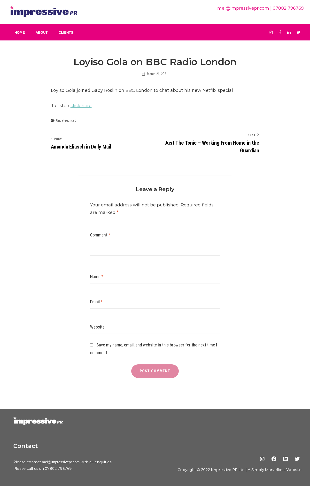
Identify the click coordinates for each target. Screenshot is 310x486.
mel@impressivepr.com (243, 8)
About (42, 32)
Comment (100, 234)
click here (81, 105)
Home (20, 32)
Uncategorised (66, 120)
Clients (66, 32)
